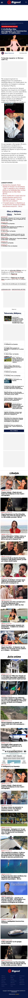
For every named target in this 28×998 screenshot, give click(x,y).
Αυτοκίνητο (12, 984)
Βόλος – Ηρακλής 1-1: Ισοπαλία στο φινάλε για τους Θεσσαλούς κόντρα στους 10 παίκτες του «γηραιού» (13, 235)
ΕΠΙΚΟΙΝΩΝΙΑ (14, 991)
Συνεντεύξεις (4, 984)
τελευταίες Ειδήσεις (15, 270)
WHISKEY (17, 994)
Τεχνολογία (21, 975)
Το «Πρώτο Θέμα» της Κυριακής (8, 231)
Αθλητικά (12, 982)
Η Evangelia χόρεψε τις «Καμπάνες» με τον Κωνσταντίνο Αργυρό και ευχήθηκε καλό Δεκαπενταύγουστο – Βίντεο (14, 204)
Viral (20, 977)
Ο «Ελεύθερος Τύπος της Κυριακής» (9, 246)
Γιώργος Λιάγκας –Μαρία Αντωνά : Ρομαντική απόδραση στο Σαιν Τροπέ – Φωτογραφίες (14, 239)
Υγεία (11, 986)
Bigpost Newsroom (9, 53)
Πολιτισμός (21, 979)
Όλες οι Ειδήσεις (14, 430)
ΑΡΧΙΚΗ (2, 23)
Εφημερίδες (22, 984)
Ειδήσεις (9, 214)
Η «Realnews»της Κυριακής (7, 243)
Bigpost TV (21, 982)
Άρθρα (2, 986)
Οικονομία (3, 979)
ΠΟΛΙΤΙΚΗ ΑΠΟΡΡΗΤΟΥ (20, 990)
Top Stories (17, 214)
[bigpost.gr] (14, 2)
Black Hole (12, 975)
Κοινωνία (3, 982)
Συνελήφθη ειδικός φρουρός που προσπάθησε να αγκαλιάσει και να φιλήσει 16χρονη (12, 227)
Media (11, 977)
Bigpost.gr (14, 274)
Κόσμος (3, 981)
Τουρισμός (21, 981)
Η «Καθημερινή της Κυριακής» (8, 223)
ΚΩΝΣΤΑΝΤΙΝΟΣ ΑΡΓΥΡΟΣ (18, 289)
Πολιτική (3, 977)
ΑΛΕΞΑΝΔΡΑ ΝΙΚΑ (6, 289)
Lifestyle (6, 23)
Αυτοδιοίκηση (13, 981)
